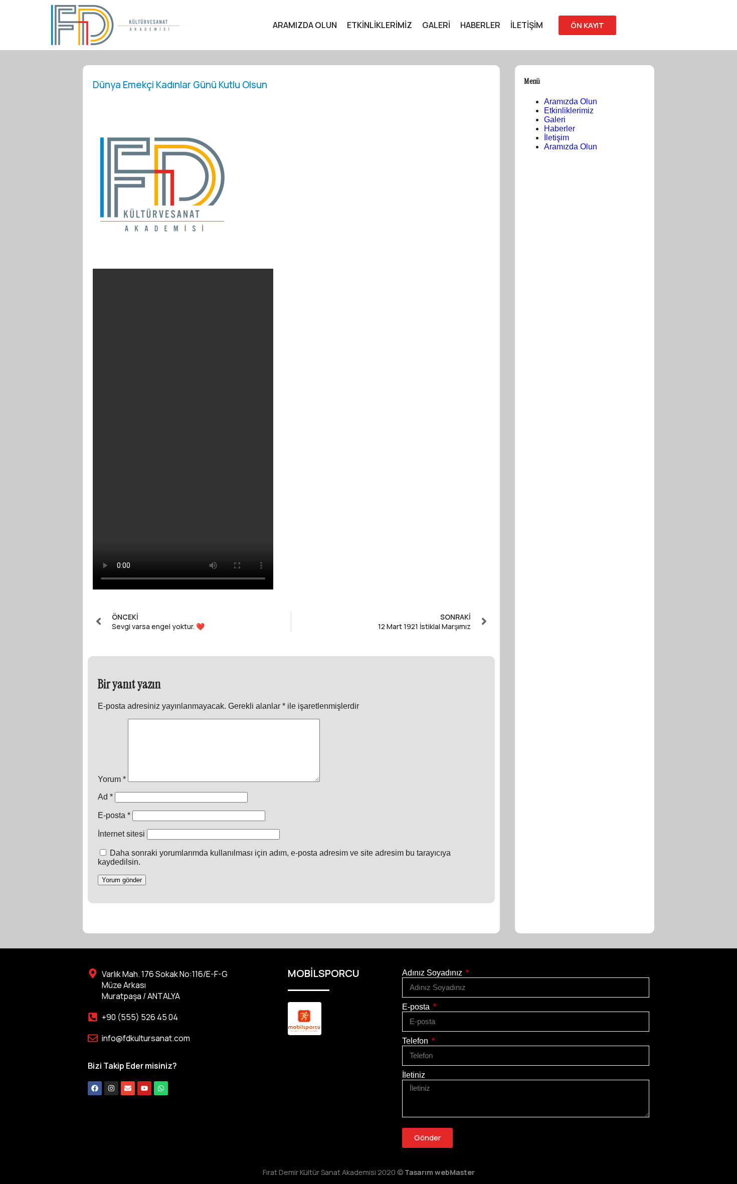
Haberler (480, 25)
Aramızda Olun (305, 25)
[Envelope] (128, 1088)
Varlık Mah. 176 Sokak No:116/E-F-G (165, 973)
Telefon (416, 1041)
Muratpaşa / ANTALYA (141, 996)
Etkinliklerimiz (379, 25)
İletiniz (413, 1075)
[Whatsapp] (161, 1088)
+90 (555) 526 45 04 (140, 1017)
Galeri (436, 25)
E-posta (114, 815)
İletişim (526, 25)
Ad (105, 797)
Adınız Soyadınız (433, 972)
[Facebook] (95, 1088)
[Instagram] (111, 1088)
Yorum (112, 779)
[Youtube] (144, 1088)
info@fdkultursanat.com (146, 1038)
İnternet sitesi (121, 834)
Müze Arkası (124, 985)
